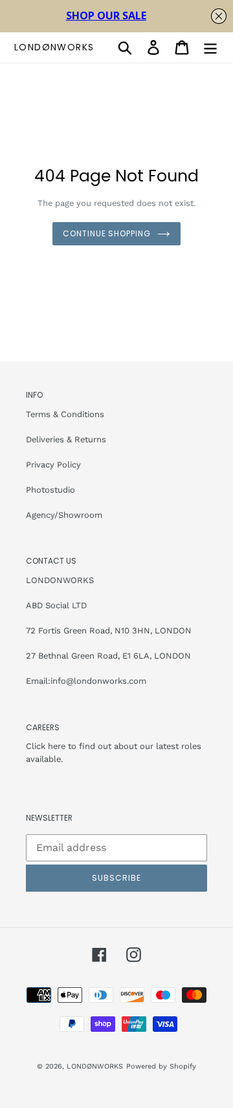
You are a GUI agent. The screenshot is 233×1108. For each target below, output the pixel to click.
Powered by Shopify (161, 1066)
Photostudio (50, 490)
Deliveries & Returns (66, 439)
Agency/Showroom (64, 515)
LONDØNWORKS (54, 47)
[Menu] (210, 47)
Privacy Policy (53, 464)
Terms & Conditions (65, 414)
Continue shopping (107, 233)
